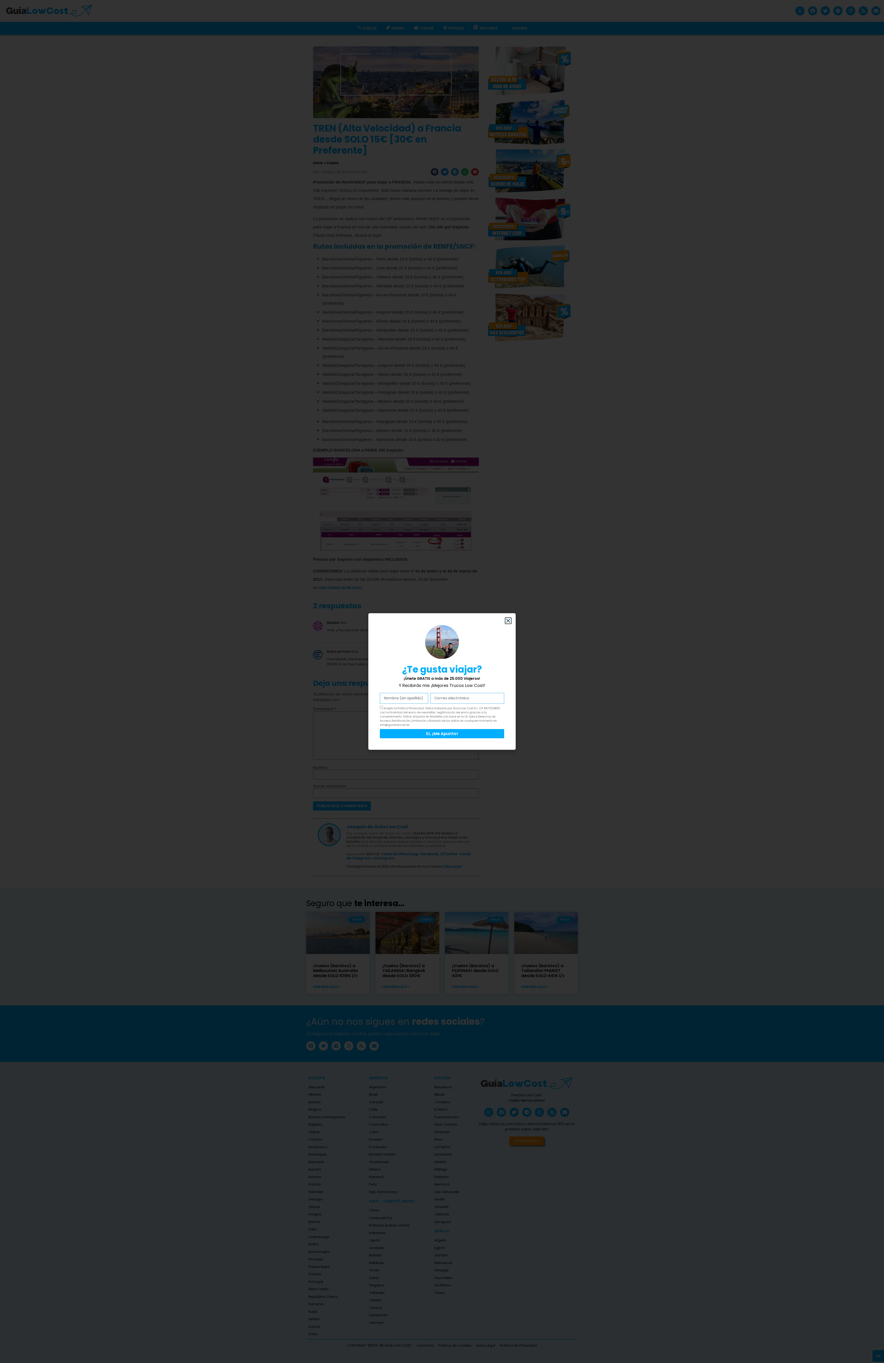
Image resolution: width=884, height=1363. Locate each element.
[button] (508, 621)
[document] (442, 681)
